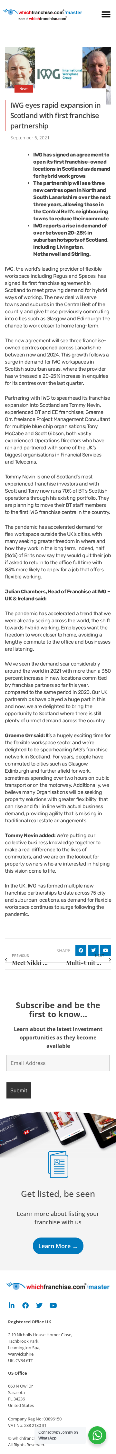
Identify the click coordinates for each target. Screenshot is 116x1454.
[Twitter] (39, 1305)
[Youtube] (53, 1305)
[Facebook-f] (25, 1305)
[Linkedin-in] (11, 1305)
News (23, 88)
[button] (106, 14)
